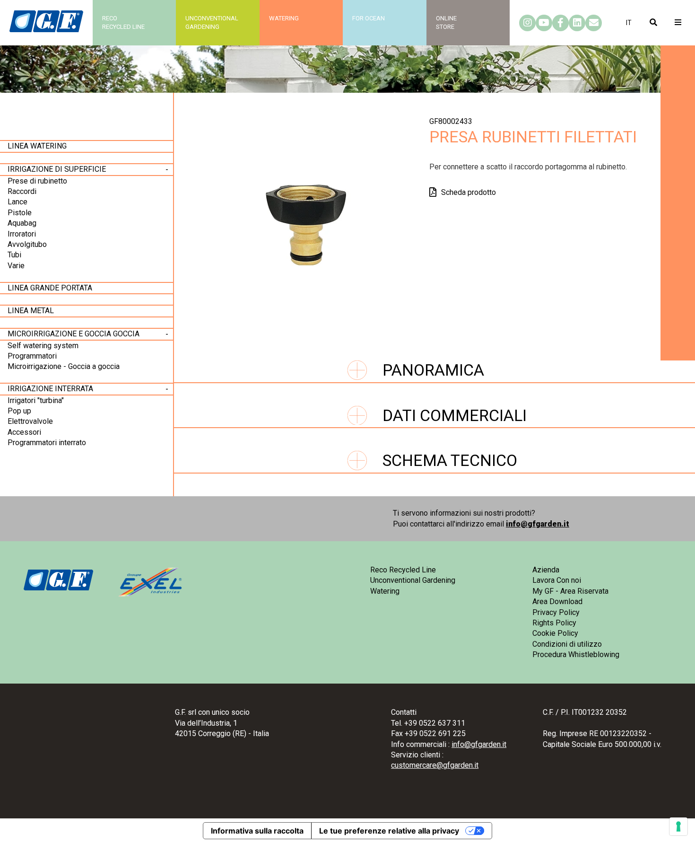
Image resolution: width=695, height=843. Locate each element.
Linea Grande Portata (50, 287)
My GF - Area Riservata (570, 591)
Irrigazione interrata (50, 388)
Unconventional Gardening (412, 580)
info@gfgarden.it (537, 523)
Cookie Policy (555, 633)
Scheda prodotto (468, 192)
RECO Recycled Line (123, 22)
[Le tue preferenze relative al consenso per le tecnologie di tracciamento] (678, 826)
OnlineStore (446, 22)
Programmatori (32, 355)
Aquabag (22, 223)
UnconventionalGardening (211, 22)
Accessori (24, 432)
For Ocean (368, 18)
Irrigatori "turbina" (36, 400)
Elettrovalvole (30, 421)
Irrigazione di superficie (57, 169)
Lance (17, 201)
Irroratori (22, 233)
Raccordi (22, 191)
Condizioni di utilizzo (567, 644)
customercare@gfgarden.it (434, 765)
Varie (16, 265)
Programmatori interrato (47, 442)
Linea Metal (31, 310)
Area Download (557, 601)
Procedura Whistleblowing (575, 654)
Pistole (20, 212)
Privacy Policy (556, 612)
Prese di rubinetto (37, 180)
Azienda (545, 569)
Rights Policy (554, 622)
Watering (284, 18)
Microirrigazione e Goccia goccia (73, 333)
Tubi (14, 254)
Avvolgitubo (27, 244)
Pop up (19, 410)
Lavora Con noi (556, 580)
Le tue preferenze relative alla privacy (389, 830)
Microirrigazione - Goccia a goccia (64, 366)
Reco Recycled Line (403, 569)
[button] (628, 22)
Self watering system (43, 345)
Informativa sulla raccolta (257, 830)
